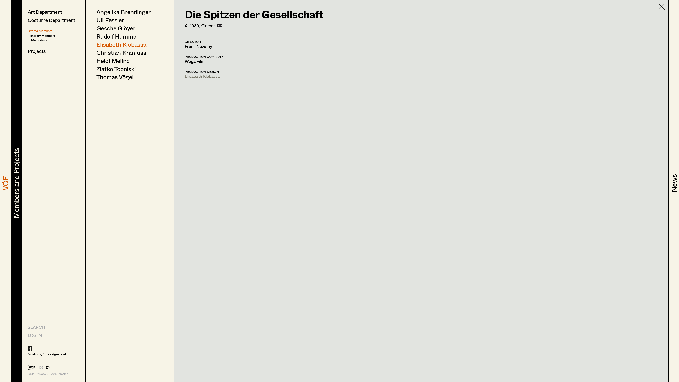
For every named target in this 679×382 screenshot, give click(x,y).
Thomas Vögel (115, 77)
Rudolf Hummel (117, 36)
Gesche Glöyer (115, 28)
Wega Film (195, 61)
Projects (37, 51)
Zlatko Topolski (116, 68)
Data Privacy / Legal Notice (48, 374)
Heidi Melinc (112, 60)
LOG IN (35, 335)
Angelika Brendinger (123, 11)
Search (36, 327)
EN (48, 367)
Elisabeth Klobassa (121, 44)
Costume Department (51, 20)
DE (41, 367)
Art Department (45, 12)
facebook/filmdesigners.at (47, 354)
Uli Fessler (110, 20)
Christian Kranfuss (121, 52)
